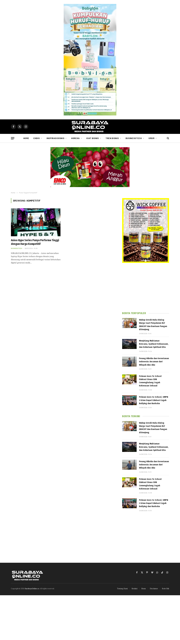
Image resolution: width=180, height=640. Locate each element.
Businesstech (134, 138)
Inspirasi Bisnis (55, 138)
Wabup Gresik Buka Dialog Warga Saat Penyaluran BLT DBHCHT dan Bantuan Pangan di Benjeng (153, 324)
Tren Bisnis (112, 138)
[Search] (167, 138)
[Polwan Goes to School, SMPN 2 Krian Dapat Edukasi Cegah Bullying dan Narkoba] (129, 400)
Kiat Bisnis (92, 138)
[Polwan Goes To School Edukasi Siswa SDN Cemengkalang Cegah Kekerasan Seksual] (129, 379)
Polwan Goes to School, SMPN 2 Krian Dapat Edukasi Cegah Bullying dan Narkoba (153, 400)
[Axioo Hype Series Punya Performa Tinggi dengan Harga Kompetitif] (35, 222)
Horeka (75, 138)
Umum (151, 138)
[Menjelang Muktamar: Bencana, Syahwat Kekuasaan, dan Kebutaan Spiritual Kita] (129, 344)
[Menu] (12, 138)
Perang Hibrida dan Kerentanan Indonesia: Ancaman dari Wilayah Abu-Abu (154, 361)
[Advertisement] (145, 287)
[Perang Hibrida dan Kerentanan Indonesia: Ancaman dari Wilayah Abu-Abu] (129, 362)
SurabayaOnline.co (32, 588)
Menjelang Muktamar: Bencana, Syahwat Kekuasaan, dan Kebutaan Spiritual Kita (153, 344)
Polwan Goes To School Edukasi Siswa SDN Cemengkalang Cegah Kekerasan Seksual (150, 381)
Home (26, 138)
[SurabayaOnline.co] (90, 126)
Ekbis (36, 138)
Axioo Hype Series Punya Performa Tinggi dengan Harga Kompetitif (35, 242)
